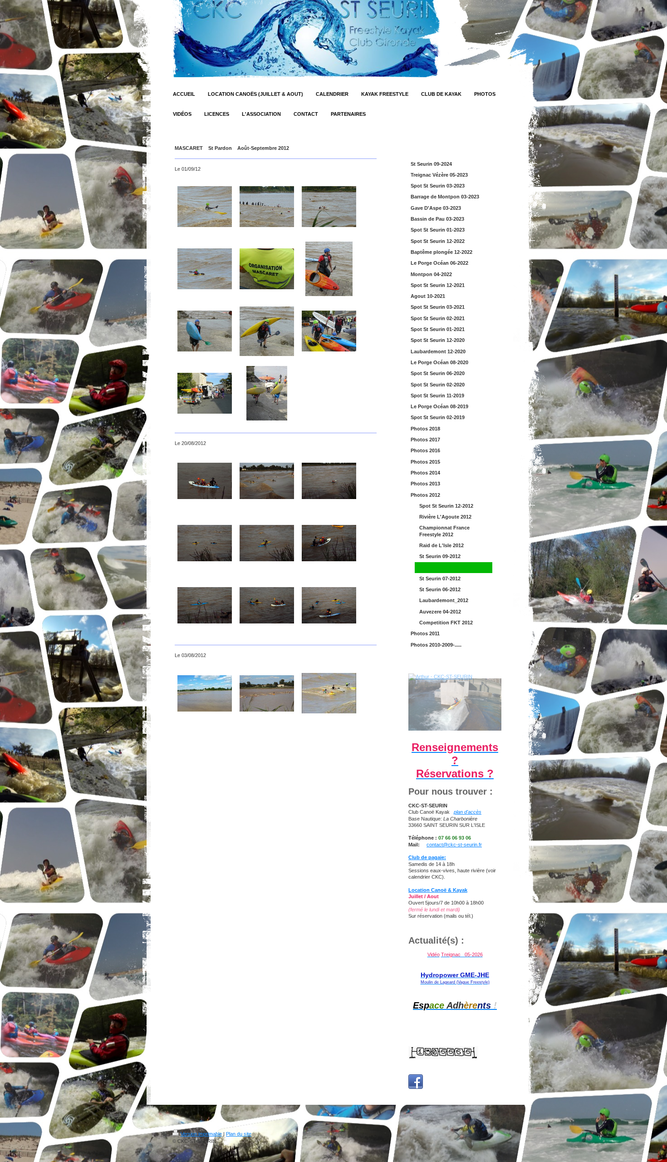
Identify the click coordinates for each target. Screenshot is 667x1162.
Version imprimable (201, 1134)
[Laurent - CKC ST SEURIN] (329, 269)
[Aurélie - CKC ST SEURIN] (204, 268)
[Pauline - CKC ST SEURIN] (204, 331)
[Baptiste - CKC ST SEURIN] (204, 206)
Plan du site (238, 1134)
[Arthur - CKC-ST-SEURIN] (454, 705)
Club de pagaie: (427, 857)
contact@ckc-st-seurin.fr (454, 844)
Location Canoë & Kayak (437, 890)
